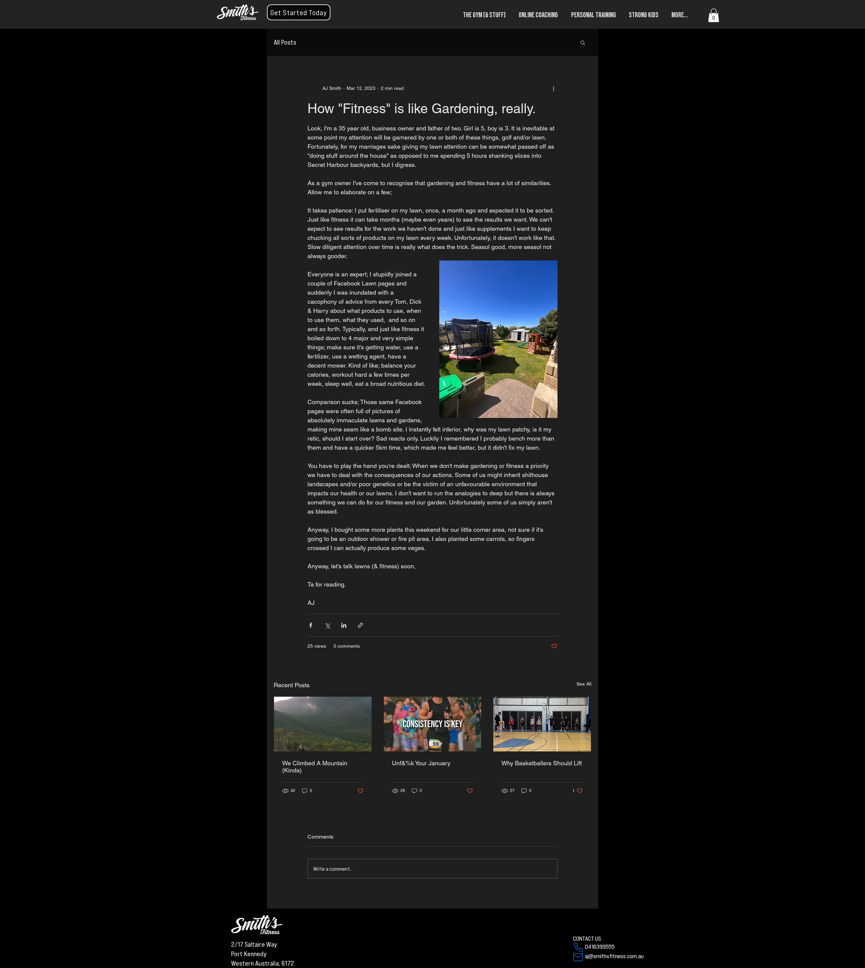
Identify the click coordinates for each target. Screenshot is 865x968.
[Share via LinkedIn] (344, 625)
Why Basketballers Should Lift (541, 763)
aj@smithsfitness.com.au (614, 956)
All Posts (285, 42)
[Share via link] (360, 625)
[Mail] (578, 957)
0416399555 (600, 946)
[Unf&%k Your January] (432, 724)
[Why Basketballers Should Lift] (542, 724)
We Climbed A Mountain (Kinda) (314, 767)
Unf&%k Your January (421, 763)
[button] (298, 12)
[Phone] (578, 947)
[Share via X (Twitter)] (327, 625)
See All (583, 684)
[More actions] (553, 88)
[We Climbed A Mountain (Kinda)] (323, 724)
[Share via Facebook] (310, 625)
